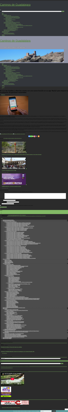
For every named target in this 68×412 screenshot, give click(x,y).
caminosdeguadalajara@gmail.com (7, 367)
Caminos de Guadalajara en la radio (11, 26)
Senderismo (20, 138)
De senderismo (4, 14)
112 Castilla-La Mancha (7, 138)
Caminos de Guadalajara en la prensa (10, 73)
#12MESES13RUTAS (7, 15)
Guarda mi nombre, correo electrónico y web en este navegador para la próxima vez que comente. (17, 205)
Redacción (3, 94)
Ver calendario (4, 353)
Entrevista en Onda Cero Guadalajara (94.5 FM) (15, 27)
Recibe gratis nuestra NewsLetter (9, 84)
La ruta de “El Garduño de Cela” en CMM (9, 170)
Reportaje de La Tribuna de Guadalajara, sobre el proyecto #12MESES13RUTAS (19, 25)
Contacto (3, 35)
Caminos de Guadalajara (15, 4)
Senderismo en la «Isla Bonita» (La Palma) (11, 29)
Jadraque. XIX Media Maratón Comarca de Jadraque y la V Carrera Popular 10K (17, 351)
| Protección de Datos (16, 407)
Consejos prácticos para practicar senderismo (11, 16)
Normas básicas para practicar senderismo (13, 68)
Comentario (2, 198)
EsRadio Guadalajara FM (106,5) (12, 78)
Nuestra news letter (5, 32)
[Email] (33, 136)
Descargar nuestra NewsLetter (9, 83)
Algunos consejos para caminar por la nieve (13, 17)
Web (1, 203)
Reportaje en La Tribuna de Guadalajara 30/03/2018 (14, 24)
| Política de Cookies (9, 407)
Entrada (3, 87)
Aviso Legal (4, 407)
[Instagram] (35, 136)
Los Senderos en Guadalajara (10, 19)
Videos (3, 34)
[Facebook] (29, 136)
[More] (39, 136)
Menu (2, 218)
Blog (2, 13)
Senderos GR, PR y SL (9, 21)
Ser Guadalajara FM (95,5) (11, 79)
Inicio (3, 63)
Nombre (1, 200)
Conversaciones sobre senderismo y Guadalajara (12, 22)
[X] (37, 136)
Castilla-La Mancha (14, 138)
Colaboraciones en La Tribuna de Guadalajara (13, 23)
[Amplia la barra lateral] (0, 359)
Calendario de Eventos (5, 31)
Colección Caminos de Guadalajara (9, 30)
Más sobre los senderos (8, 18)
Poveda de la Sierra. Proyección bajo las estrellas (11, 347)
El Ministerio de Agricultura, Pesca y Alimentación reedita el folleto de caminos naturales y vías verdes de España (21, 154)
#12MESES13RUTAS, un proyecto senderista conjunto (11, 186)
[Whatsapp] (31, 136)
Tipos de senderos (9, 20)
